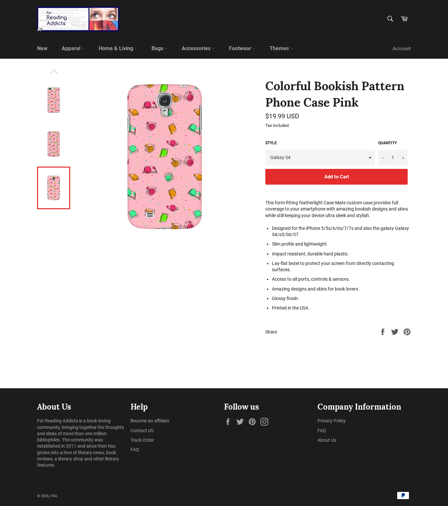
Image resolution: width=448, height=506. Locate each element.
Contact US (142, 430)
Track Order (142, 440)
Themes (280, 48)
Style (271, 143)
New (42, 48)
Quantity (387, 143)
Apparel (72, 48)
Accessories (197, 48)
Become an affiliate (150, 420)
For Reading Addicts (57, 420)
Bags (158, 48)
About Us (326, 440)
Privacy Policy (331, 420)
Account (402, 48)
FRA (54, 496)
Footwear (241, 48)
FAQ (135, 449)
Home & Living (116, 48)
